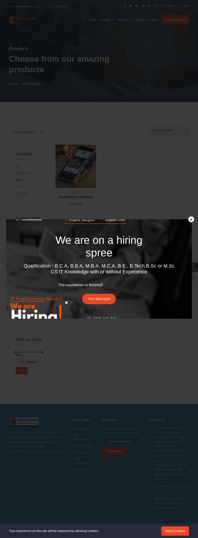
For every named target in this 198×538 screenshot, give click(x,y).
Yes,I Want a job (99, 298)
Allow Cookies (175, 531)
